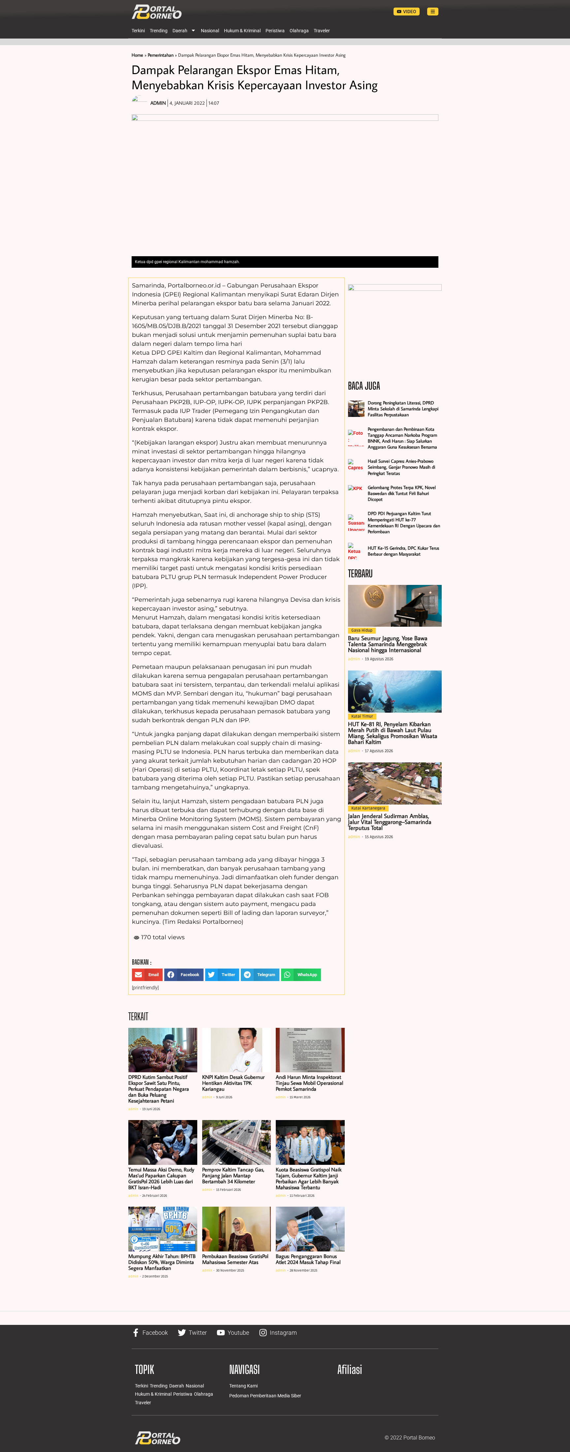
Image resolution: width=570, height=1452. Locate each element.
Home (137, 55)
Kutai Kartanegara (368, 808)
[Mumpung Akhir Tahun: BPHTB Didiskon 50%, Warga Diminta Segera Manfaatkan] (162, 1229)
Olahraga (299, 30)
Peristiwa (275, 30)
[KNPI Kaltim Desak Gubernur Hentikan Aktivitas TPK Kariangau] (236, 1050)
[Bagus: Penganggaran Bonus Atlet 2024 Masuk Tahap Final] (310, 1229)
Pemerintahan (161, 55)
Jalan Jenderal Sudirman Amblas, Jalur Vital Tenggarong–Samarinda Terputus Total (389, 822)
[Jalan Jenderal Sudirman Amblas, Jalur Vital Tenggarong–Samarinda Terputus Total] (395, 783)
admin (133, 1109)
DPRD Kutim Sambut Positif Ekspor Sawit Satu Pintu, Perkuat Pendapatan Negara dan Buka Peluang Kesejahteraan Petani (158, 1089)
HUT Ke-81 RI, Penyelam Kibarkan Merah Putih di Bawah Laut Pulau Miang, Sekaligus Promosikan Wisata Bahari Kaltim (392, 733)
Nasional (210, 30)
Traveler (322, 30)
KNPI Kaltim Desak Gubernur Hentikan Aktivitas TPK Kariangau (233, 1083)
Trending (159, 30)
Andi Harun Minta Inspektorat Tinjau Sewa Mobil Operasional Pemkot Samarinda (309, 1083)
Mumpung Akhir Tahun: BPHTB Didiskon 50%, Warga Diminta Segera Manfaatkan (162, 1262)
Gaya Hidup (361, 630)
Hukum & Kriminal (242, 30)
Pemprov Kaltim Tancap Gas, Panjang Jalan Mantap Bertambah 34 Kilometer (233, 1175)
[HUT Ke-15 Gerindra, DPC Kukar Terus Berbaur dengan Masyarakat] (356, 551)
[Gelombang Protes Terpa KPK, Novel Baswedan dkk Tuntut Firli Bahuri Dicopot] (356, 493)
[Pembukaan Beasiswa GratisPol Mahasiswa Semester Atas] (236, 1229)
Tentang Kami (243, 1385)
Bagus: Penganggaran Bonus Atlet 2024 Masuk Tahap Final (308, 1259)
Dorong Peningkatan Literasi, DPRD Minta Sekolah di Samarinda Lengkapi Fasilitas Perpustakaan (403, 409)
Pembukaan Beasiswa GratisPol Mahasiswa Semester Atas (235, 1259)
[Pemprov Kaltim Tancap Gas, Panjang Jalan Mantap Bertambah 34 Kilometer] (236, 1142)
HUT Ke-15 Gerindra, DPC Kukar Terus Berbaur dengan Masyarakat (403, 551)
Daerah (180, 30)
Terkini (138, 30)
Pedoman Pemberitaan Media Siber (265, 1395)
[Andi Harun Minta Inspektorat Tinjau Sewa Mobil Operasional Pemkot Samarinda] (310, 1050)
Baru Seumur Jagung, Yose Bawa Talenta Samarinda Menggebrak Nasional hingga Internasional (388, 644)
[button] (147, 975)
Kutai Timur (362, 716)
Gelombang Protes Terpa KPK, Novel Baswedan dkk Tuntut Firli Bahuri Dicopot (402, 493)
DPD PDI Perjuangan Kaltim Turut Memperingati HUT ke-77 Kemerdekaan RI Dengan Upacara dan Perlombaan (404, 522)
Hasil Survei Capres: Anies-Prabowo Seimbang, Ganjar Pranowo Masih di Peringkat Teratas (401, 467)
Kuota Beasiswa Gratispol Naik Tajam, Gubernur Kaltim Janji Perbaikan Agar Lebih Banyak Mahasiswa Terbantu (308, 1178)
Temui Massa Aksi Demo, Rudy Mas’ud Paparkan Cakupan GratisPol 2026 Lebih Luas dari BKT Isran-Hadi (161, 1178)
